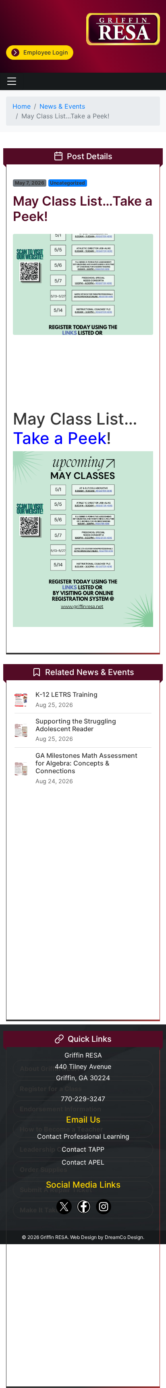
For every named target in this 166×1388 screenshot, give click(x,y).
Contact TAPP (83, 1149)
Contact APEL (83, 1162)
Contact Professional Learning (83, 1136)
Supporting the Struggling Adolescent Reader (75, 725)
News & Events (62, 106)
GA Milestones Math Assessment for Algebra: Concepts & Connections (86, 763)
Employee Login (45, 52)
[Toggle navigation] (11, 81)
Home (21, 106)
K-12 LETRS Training (66, 694)
